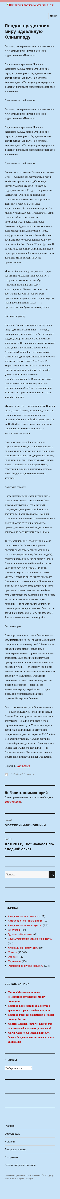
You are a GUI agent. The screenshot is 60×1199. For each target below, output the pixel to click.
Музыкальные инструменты (23, 947)
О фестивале (12, 1133)
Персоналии (14, 961)
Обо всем (13, 956)
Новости (30, 774)
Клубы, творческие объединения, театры (30, 938)
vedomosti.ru (23, 765)
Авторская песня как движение (25, 920)
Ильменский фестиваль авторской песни (22, 1175)
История (10, 1141)
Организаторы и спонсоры (20, 1165)
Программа (11, 1157)
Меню (53, 16)
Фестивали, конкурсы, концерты (26, 965)
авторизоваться (13, 801)
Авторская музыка (15, 1149)
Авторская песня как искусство (25, 925)
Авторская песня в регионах (23, 916)
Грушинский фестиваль (21, 934)
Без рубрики (14, 929)
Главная (10, 1126)
